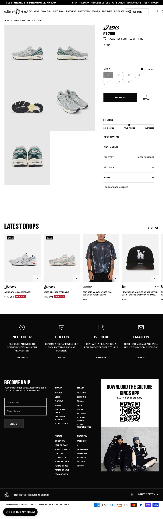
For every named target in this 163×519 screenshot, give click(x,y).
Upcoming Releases (60, 418)
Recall (80, 401)
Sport (58, 405)
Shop (58, 387)
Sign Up (14, 423)
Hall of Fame (61, 445)
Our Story (60, 441)
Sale (128, 11)
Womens (45, 11)
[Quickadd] (37, 278)
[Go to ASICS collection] (111, 28)
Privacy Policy (62, 461)
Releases (119, 11)
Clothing (58, 11)
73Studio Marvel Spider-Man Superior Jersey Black (97, 293)
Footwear (84, 11)
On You (80, 409)
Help (80, 387)
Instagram (82, 449)
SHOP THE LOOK (80, 3)
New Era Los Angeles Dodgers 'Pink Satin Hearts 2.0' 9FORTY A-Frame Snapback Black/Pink (140, 293)
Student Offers (81, 419)
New (29, 11)
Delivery (128, 157)
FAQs (79, 405)
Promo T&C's (61, 474)
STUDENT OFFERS (100, 3)
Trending (107, 11)
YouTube (81, 457)
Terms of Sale (62, 470)
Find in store (110, 147)
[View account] (157, 11)
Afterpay (81, 413)
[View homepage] (15, 11)
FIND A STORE (134, 3)
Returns (81, 392)
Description (111, 137)
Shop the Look (62, 449)
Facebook (82, 441)
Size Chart (149, 69)
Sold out (120, 97)
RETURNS (108, 167)
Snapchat (82, 453)
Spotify (81, 461)
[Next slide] (158, 257)
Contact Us (60, 457)
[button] (20, 512)
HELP (146, 3)
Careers (59, 453)
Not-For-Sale (61, 423)
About (59, 435)
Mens (36, 11)
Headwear (70, 11)
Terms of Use (61, 465)
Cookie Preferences (84, 425)
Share (106, 177)
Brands (96, 11)
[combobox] (137, 11)
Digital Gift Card (61, 411)
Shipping (81, 397)
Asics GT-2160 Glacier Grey (17, 292)
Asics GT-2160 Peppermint (56, 292)
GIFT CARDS (118, 3)
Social (82, 435)
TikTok (80, 465)
